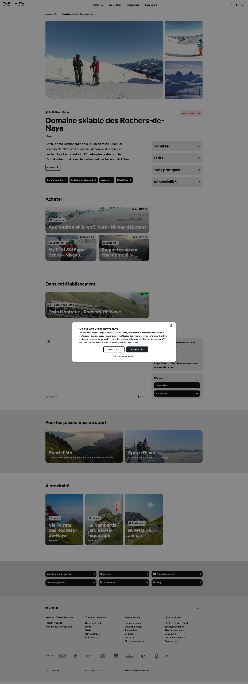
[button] (124, 356)
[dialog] (124, 342)
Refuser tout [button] (114, 349)
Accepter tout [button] (137, 349)
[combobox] (171, 325)
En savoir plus (132, 342)
